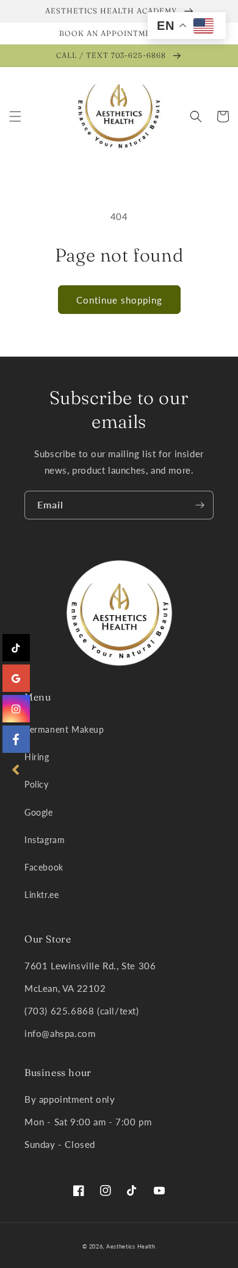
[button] (15, 116)
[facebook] (16, 739)
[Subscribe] (199, 505)
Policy (36, 784)
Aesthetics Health (131, 1247)
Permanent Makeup (64, 729)
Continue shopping (119, 299)
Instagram (44, 840)
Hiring (36, 757)
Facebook (43, 867)
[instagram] (16, 708)
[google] (16, 678)
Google (38, 812)
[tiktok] (16, 647)
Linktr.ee (41, 894)
